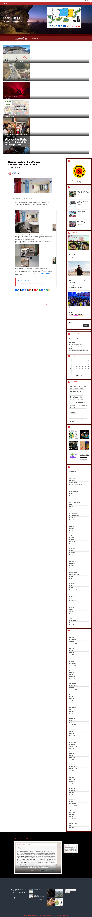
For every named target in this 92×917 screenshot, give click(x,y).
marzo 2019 (72, 779)
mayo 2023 (71, 698)
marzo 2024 (72, 676)
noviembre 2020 (73, 742)
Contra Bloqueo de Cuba (74, 502)
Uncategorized (72, 620)
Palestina (71, 576)
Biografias (71, 487)
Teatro (70, 613)
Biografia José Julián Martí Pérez (76, 484)
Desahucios (72, 517)
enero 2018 (71, 801)
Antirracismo (72, 480)
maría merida (84, 405)
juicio (78, 399)
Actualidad (71, 314)
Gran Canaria (18, 297)
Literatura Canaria (73, 557)
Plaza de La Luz (82, 407)
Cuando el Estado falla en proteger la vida (14, 153)
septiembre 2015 (73, 823)
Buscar (71, 322)
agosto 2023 (72, 692)
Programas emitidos (73, 589)
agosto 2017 (72, 812)
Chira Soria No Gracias (82, 386)
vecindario (72, 421)
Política (71, 587)
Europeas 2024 (72, 535)
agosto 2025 (72, 646)
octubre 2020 (72, 744)
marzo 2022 (72, 718)
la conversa (80, 403)
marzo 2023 (72, 702)
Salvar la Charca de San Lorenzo (76, 602)
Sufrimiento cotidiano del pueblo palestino (78, 350)
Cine (70, 497)
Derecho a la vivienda (74, 515)
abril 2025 (71, 654)
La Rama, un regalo (9, 116)
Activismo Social (73, 471)
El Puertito (71, 526)
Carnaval (71, 495)
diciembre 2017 (72, 803)
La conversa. (72, 552)
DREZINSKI (7, 98)
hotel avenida (76, 397)
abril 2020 (71, 755)
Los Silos (78, 405)
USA (70, 622)
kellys (82, 399)
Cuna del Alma (72, 511)
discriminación (75, 391)
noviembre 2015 (73, 821)
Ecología (71, 287)
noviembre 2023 (73, 685)
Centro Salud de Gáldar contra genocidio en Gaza (16, 134)
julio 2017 (71, 814)
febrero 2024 (72, 678)
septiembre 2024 (73, 667)
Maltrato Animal (72, 561)
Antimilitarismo (72, 478)
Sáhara (70, 598)
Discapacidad (72, 519)
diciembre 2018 (72, 786)
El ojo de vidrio (72, 255)
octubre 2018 (72, 790)
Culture (71, 508)
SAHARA (72, 412)
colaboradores (72, 500)
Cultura (71, 506)
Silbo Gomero (72, 607)
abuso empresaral (73, 386)
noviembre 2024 (73, 665)
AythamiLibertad (73, 482)
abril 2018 (71, 797)
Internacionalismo (73, 548)
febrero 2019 (72, 781)
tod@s (42, 273)
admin (14, 172)
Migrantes (71, 565)
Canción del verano (73, 491)
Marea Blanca (72, 563)
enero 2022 (71, 722)
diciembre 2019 (72, 762)
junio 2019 (71, 772)
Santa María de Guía (73, 605)
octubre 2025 (72, 641)
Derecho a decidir (73, 513)
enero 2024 (71, 681)
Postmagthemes (64, 915)
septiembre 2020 (73, 746)
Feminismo (71, 537)
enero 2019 (71, 783)
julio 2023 (71, 694)
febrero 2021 (72, 735)
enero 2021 (71, 737)
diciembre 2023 (72, 683)
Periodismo (71, 583)
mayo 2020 (71, 753)
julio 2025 (71, 648)
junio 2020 (71, 751)
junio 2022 (71, 713)
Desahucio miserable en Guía (21, 39)
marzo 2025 (72, 657)
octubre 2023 (72, 687)
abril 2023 (71, 700)
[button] (16, 290)
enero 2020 (71, 759)
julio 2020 (71, 748)
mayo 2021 (71, 733)
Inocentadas (72, 546)
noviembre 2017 (73, 805)
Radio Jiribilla (11, 18)
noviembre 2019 (73, 764)
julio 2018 (71, 792)
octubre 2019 (72, 766)
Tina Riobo (72, 419)
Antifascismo (72, 476)
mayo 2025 (71, 652)
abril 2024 (71, 674)
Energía (71, 530)
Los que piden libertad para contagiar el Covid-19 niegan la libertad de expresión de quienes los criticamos (37, 867)
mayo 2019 (71, 775)
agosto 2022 (72, 709)
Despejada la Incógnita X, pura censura (82, 202)
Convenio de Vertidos (74, 388)
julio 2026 (71, 637)
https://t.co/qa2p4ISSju (24, 280)
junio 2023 (71, 696)
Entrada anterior (15, 304)
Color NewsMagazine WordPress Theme (50, 915)
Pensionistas (72, 581)
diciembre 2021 (72, 724)
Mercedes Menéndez (74, 407)
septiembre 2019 (73, 768)
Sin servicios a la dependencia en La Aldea (24, 37)
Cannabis (71, 493)
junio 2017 (71, 816)
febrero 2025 (72, 659)
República (71, 596)
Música (71, 570)
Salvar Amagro (72, 600)
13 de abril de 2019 (40, 283)
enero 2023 (71, 705)
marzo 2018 (72, 799)
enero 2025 (71, 661)
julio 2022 (71, 711)
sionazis (71, 609)
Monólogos (71, 257)
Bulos (70, 489)
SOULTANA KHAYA (81, 211)
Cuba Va (81, 388)
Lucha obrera (72, 559)
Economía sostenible (74, 524)
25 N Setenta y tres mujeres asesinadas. (81, 222)
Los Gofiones (72, 405)
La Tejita (71, 554)
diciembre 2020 (72, 740)
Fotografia (71, 539)
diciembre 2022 (72, 707)
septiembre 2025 (73, 643)
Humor (75, 287)
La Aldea (71, 550)
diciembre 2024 (72, 663)
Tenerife (71, 616)
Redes (70, 592)
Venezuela (71, 624)
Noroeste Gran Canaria (74, 574)
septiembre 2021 (73, 731)
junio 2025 (71, 650)
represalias (82, 409)
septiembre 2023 (73, 689)
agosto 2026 (72, 635)
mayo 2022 (71, 716)
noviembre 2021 (73, 727)
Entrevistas (71, 532)
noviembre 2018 (73, 788)
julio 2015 (71, 827)
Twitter (70, 618)
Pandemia (71, 578)
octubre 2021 (72, 729)
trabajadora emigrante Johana (81, 419)
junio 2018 (71, 794)
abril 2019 (71, 777)
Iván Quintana (72, 399)
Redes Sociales (72, 594)
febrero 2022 (72, 720)
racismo (77, 409)
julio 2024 (71, 670)
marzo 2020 (72, 757)
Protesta (71, 409)
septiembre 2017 (73, 810)
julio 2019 (71, 770)
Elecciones (71, 528)
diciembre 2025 (72, 639)
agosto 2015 (72, 825)
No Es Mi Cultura (73, 572)
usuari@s (48, 273)
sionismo (71, 611)
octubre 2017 (72, 807)
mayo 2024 (71, 672)
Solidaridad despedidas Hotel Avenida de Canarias (83, 192)
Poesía (70, 585)
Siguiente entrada (50, 304)
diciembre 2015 (72, 818)
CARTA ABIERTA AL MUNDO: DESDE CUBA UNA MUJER (26, 38)
